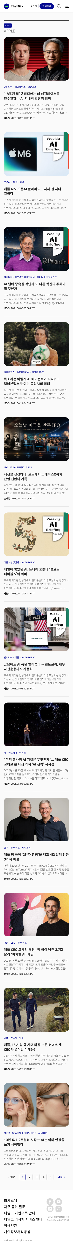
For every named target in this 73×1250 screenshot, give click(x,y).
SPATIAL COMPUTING (24, 1133)
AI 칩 (15, 182)
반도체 (14, 1037)
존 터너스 (15, 847)
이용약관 (10, 1226)
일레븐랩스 (9, 372)
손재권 (7, 498)
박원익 (7, 118)
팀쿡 (6, 847)
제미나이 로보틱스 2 (47, 277)
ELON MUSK (17, 467)
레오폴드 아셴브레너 (25, 277)
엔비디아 (8, 86)
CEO (13, 942)
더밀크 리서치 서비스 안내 (23, 1219)
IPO (6, 467)
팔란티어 (8, 277)
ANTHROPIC (28, 562)
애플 (22, 182)
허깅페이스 (20, 86)
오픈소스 (32, 86)
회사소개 (10, 1201)
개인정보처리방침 (17, 1232)
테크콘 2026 (38, 372)
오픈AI (7, 182)
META (7, 1133)
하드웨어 (12, 752)
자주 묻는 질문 (14, 1207)
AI (5, 752)
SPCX (29, 467)
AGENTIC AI (23, 372)
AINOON (42, 1133)
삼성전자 (15, 562)
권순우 (7, 1164)
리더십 (22, 752)
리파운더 (26, 847)
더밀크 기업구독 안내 (19, 1213)
